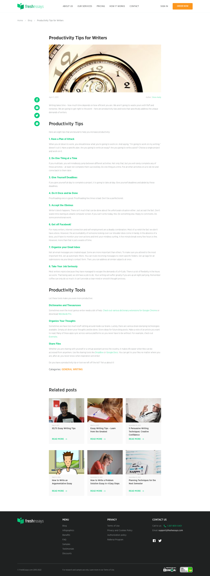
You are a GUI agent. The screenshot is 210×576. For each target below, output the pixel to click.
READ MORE (58, 439)
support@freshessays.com (170, 530)
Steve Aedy (156, 97)
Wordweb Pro (65, 314)
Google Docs (112, 352)
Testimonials (68, 549)
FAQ (64, 540)
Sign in (164, 6)
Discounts (67, 553)
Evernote (53, 337)
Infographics (68, 530)
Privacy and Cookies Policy (119, 530)
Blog (30, 21)
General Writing (72, 369)
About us (68, 6)
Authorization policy (116, 535)
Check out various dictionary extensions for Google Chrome (130, 311)
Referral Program (115, 540)
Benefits (66, 535)
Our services (84, 6)
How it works (117, 6)
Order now (182, 6)
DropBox (99, 352)
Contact (134, 6)
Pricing (101, 6)
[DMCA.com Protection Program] (170, 569)
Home (20, 21)
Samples (66, 544)
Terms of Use (113, 526)
